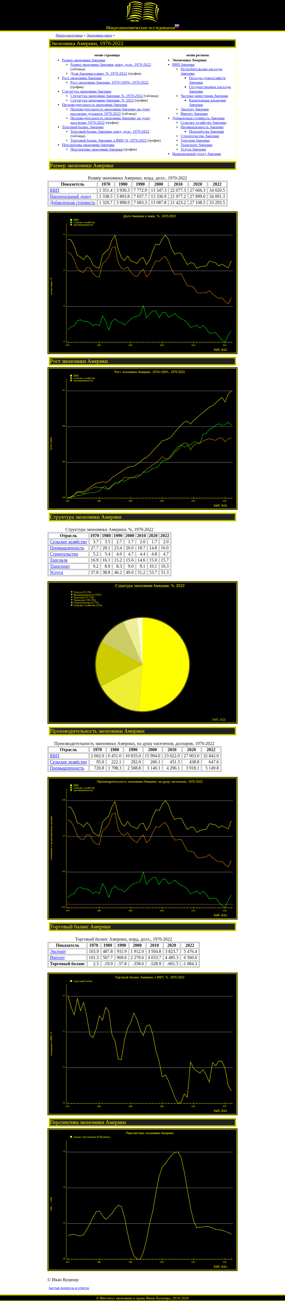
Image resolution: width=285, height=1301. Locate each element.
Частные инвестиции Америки (204, 96)
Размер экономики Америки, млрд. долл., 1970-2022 (110, 64)
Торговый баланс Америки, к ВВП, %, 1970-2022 (108, 140)
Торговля (58, 560)
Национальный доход (70, 196)
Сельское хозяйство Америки (203, 122)
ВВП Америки (183, 64)
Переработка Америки (206, 131)
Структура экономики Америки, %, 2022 (102, 100)
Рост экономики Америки (82, 78)
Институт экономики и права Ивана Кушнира (135, 1298)
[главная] (142, 21)
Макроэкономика (69, 35)
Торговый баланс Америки (83, 127)
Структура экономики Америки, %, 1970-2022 (106, 96)
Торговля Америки (195, 140)
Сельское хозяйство (68, 541)
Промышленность (67, 547)
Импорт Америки (194, 113)
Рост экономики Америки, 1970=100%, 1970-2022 (109, 82)
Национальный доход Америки (196, 154)
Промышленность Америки (202, 127)
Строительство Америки (200, 136)
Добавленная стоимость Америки (198, 118)
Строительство (64, 554)
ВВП (54, 190)
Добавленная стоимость (72, 202)
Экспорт (58, 951)
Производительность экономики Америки (94, 105)
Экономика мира (99, 35)
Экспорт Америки (195, 109)
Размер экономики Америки (83, 60)
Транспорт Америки (196, 145)
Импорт (57, 957)
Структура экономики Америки (86, 91)
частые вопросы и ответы (69, 1288)
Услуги (56, 572)
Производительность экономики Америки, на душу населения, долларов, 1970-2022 (110, 111)
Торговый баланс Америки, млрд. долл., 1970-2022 (109, 131)
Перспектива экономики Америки (88, 145)
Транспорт (60, 566)
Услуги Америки (193, 149)
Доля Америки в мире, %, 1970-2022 (98, 73)
